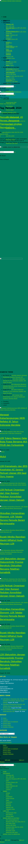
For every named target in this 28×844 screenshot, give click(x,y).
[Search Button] (14, 86)
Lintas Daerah (10, 47)
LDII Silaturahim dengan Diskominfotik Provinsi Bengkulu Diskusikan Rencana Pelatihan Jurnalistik (12, 565)
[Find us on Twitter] (0, 757)
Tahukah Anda (10, 95)
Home (1, 104)
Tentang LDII (10, 24)
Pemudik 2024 (10, 104)
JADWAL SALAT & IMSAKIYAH (11, 83)
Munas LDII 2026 (11, 74)
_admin (4, 132)
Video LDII (9, 37)
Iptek (7, 44)
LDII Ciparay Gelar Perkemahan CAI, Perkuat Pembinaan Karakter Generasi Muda (14, 396)
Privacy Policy (7, 725)
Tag (5, 104)
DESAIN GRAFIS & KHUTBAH (11, 113)
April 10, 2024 (4, 134)
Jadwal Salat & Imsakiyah (10, 722)
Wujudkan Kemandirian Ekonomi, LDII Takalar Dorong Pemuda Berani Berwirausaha (12, 518)
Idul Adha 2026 (10, 72)
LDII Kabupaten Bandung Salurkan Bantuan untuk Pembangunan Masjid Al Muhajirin (14, 386)
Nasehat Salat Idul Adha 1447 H (15, 71)
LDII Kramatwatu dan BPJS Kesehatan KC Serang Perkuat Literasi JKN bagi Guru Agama (13, 471)
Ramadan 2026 (10, 80)
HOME (4, 17)
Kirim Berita (9, 64)
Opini (7, 49)
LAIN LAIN (6, 99)
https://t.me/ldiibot (5, 742)
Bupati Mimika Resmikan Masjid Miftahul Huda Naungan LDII (12, 540)
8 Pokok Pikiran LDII (11, 39)
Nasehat (8, 53)
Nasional (8, 87)
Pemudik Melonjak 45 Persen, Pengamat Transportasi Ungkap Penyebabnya (11, 122)
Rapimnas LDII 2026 (12, 143)
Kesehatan (9, 46)
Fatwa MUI (9, 33)
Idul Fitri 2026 (10, 136)
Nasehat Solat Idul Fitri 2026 (14, 132)
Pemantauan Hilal (11, 102)
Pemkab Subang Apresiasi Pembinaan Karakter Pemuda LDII (15, 376)
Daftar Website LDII (11, 35)
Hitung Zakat (10, 110)
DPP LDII (7, 760)
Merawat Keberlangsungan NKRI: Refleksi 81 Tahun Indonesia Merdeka (12, 420)
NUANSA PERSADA (8, 727)
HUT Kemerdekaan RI (12, 69)
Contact (8, 39)
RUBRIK (5, 40)
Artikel (8, 42)
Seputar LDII (9, 56)
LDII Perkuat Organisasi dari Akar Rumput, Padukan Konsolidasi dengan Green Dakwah (12, 495)
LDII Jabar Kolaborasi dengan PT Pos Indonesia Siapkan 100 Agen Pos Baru (14, 380)
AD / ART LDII (10, 26)
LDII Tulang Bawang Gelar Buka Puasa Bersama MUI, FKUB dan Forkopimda (14, 442)
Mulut (3, 456)
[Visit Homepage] (10, 1)
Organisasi (9, 51)
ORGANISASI (6, 20)
